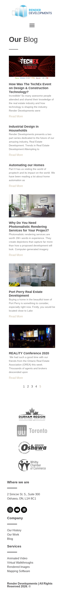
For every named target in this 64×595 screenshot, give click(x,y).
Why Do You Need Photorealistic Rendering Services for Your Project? (29, 226)
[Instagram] (10, 510)
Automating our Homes (26, 165)
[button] (32, 25)
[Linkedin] (24, 510)
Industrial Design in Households (24, 128)
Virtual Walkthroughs (20, 562)
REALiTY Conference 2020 (29, 353)
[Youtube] (17, 510)
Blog (10, 538)
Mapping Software (18, 571)
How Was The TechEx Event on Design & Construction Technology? (30, 88)
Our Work (13, 534)
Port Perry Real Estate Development (25, 294)
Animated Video (17, 558)
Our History (14, 530)
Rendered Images (18, 566)
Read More (16, 116)
